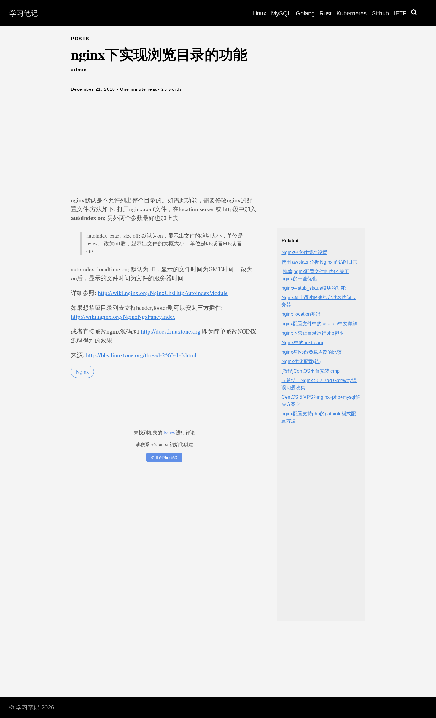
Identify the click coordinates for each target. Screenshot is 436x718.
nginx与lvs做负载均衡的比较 (311, 352)
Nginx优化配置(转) (301, 361)
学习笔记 (23, 13)
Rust (325, 13)
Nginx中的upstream (302, 342)
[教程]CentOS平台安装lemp (310, 371)
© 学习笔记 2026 (31, 707)
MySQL (281, 13)
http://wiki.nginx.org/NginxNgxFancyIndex (123, 316)
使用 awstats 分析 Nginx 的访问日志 (319, 262)
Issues (169, 432)
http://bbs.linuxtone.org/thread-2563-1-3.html (141, 355)
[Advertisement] (218, 145)
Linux (259, 13)
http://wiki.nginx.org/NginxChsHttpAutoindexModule (163, 293)
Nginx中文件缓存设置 (304, 252)
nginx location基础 (300, 314)
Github (380, 13)
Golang (305, 13)
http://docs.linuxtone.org (171, 331)
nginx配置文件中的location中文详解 (319, 323)
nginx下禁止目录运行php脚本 (312, 333)
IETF (400, 13)
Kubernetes (351, 13)
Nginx (82, 372)
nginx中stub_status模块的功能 (313, 288)
